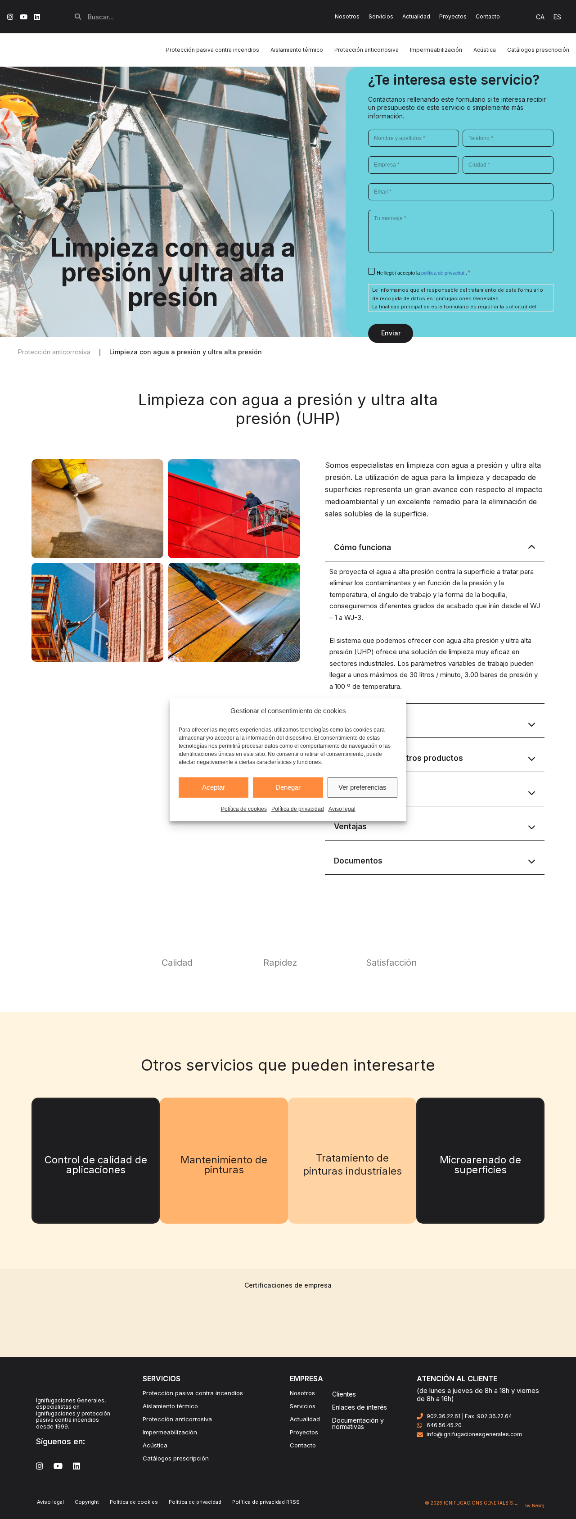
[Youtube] (23, 17)
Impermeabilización (170, 1432)
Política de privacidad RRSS (266, 1502)
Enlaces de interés (359, 1407)
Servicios (381, 16)
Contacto (488, 16)
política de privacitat (443, 273)
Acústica (155, 1445)
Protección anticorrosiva (177, 1419)
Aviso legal (342, 808)
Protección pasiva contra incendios (193, 1393)
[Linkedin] (37, 17)
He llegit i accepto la (421, 273)
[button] (185, 352)
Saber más (95, 1177)
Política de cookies (244, 808)
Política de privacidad (297, 808)
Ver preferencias (362, 787)
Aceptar (213, 787)
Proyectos (453, 16)
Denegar (288, 787)
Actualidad (416, 16)
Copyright (87, 1502)
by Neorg (534, 1505)
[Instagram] (10, 17)
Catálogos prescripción (176, 1458)
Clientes (344, 1394)
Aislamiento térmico (170, 1406)
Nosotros (347, 16)
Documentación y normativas (358, 1423)
